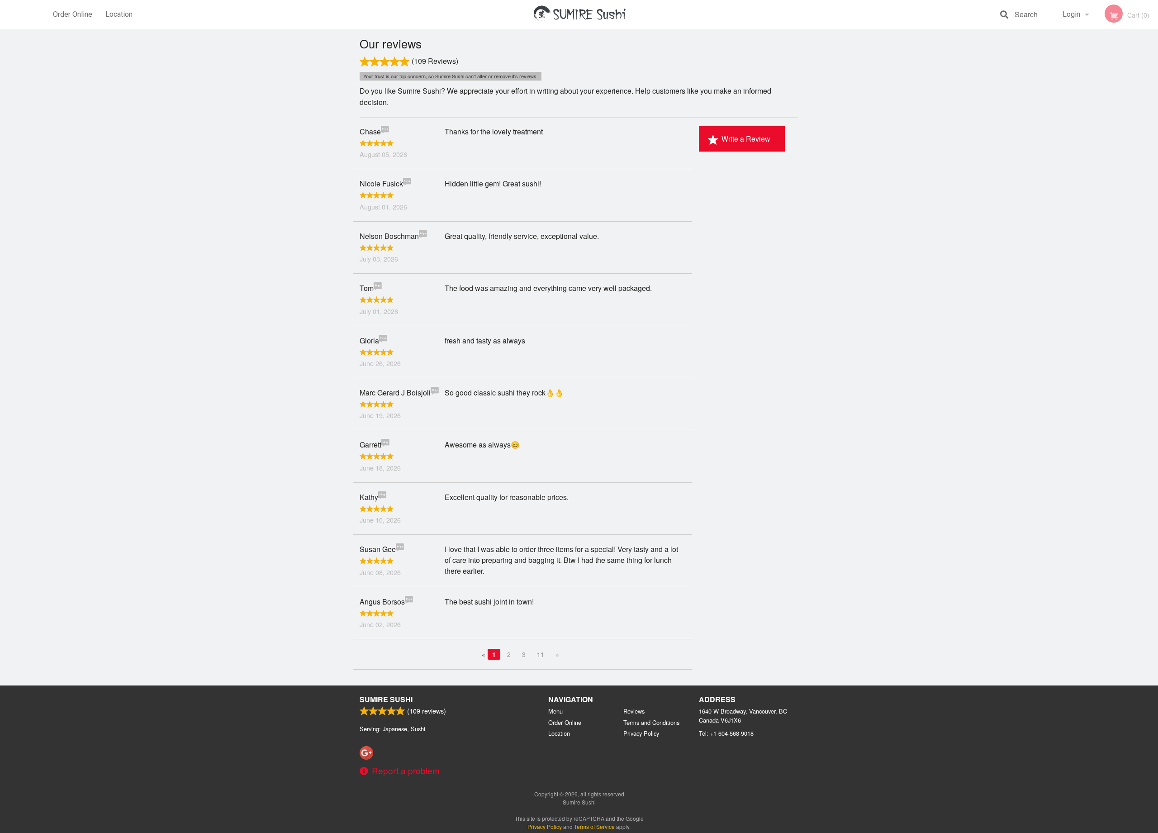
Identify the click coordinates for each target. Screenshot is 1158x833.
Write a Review (745, 138)
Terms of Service (594, 826)
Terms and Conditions (651, 722)
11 (540, 654)
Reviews (634, 711)
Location (119, 14)
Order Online (72, 14)
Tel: (726, 733)
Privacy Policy (641, 733)
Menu (555, 711)
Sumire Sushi (386, 699)
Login (1071, 14)
